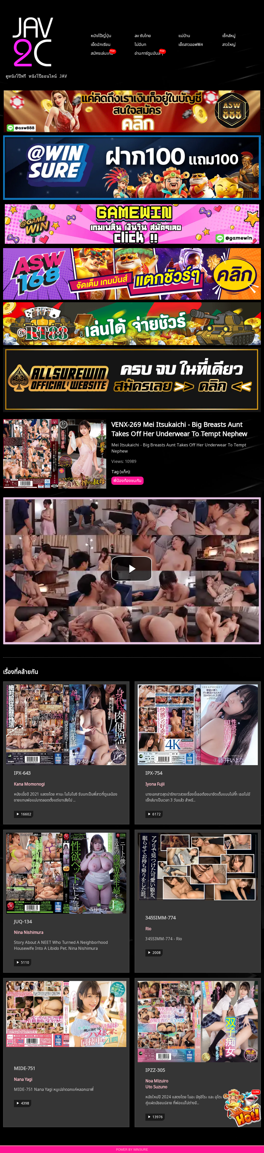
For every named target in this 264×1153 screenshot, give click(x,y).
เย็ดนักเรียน (101, 44)
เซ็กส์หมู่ (228, 35)
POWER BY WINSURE (132, 1149)
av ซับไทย (143, 35)
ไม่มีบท (140, 44)
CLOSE (256, 1092)
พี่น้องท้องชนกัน (127, 480)
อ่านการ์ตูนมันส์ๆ (149, 53)
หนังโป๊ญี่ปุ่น (101, 35)
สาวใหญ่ (229, 44)
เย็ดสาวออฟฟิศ (190, 44)
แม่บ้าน (184, 35)
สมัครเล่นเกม (102, 53)
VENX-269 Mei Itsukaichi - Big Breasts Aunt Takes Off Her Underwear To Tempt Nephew (179, 428)
